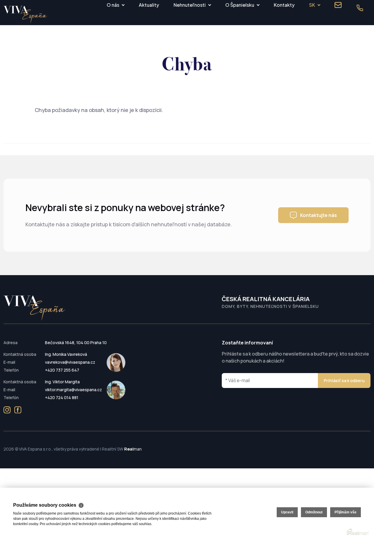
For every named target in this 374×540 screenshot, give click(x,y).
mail (338, 5)
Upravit (287, 512)
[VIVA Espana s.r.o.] (25, 15)
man (133, 449)
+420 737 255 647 (62, 370)
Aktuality (149, 5)
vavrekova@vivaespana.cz (70, 362)
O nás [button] (113, 5)
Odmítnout (314, 512)
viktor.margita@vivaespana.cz (73, 389)
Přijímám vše (345, 512)
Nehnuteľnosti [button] (190, 5)
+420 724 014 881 (61, 397)
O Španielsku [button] (239, 5)
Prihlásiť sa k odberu (344, 380)
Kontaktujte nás (318, 215)
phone (359, 8)
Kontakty (284, 5)
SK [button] (312, 5)
